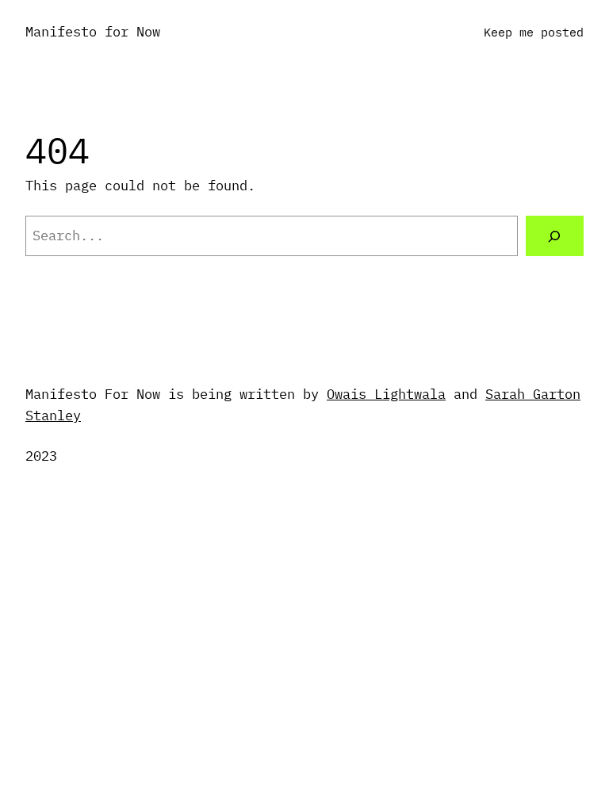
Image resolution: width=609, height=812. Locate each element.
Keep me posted (534, 32)
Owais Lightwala (386, 394)
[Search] (555, 236)
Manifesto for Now (92, 31)
